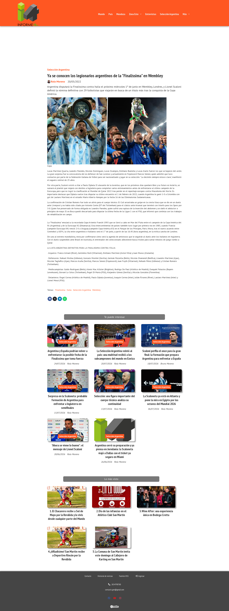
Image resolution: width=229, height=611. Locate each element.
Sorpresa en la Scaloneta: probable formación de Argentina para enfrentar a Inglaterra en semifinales (67, 402)
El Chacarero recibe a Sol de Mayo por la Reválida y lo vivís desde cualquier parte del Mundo (66, 515)
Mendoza (120, 14)
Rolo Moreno (58, 81)
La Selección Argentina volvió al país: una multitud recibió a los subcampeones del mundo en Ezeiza (114, 355)
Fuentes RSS (124, 576)
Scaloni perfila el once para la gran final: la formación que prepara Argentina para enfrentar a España (161, 355)
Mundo (101, 14)
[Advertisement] (114, 48)
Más (185, 14)
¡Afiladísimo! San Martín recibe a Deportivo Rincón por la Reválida (67, 555)
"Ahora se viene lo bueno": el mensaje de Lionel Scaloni (67, 447)
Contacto (88, 576)
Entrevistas (150, 14)
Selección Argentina (169, 14)
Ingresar (141, 576)
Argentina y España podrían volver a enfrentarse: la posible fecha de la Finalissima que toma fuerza (67, 355)
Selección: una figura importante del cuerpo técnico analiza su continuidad (114, 400)
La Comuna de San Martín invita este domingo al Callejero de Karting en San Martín (112, 555)
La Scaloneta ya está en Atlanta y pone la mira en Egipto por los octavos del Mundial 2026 (161, 400)
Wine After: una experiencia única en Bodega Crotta (157, 513)
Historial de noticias (105, 576)
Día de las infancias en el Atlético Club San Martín (112, 513)
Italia (69, 290)
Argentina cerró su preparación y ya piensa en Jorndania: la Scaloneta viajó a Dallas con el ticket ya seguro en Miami (114, 451)
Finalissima (60, 290)
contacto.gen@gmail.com (114, 589)
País (111, 14)
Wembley (96, 290)
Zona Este (133, 14)
